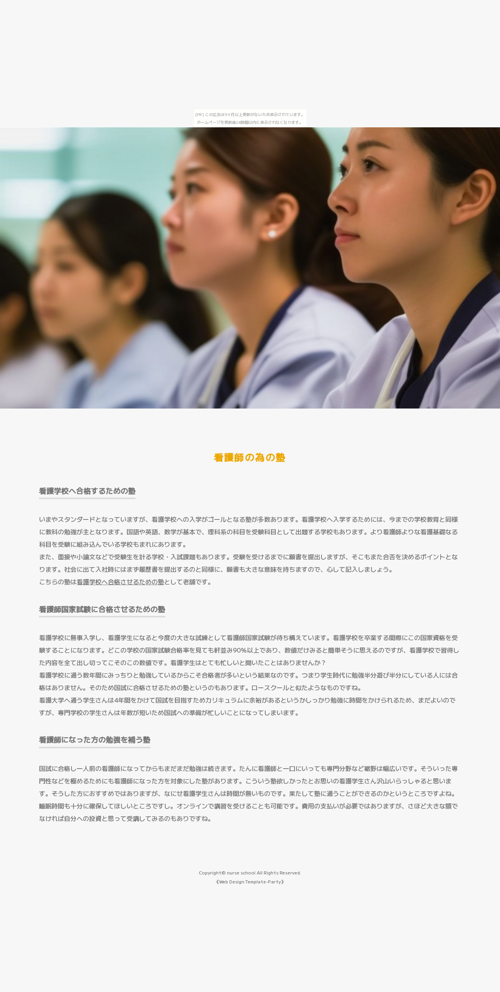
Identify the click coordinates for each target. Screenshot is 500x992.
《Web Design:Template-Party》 (250, 881)
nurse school (241, 872)
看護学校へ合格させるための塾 (120, 581)
